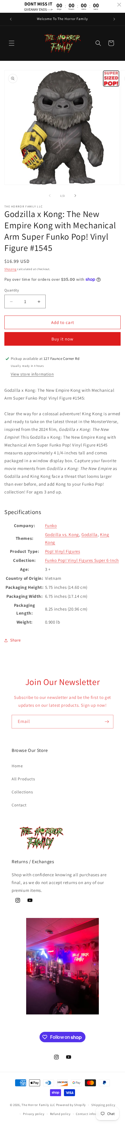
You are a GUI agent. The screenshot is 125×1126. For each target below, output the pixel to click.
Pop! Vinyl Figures (62, 551)
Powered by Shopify (71, 1105)
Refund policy (60, 1114)
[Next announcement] (114, 19)
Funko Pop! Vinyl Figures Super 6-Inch (82, 560)
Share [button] (15, 640)
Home (17, 765)
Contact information (91, 1114)
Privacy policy (33, 1114)
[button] (11, 43)
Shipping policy (103, 1105)
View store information (32, 374)
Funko (51, 525)
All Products (23, 778)
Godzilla (89, 534)
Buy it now (62, 339)
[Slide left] (49, 195)
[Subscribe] (106, 721)
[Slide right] (75, 195)
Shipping (10, 269)
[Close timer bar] (119, 4)
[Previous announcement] (10, 19)
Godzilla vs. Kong (62, 534)
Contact (19, 805)
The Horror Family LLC (38, 1105)
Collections (22, 792)
